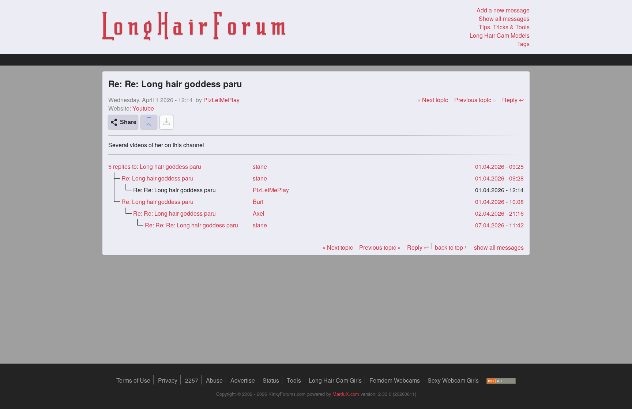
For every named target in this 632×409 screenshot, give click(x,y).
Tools (294, 380)
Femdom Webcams (394, 380)
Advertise (242, 380)
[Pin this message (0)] (149, 122)
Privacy (167, 380)
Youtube (143, 108)
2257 (191, 380)
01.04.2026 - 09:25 (499, 166)
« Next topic (432, 100)
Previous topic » (475, 100)
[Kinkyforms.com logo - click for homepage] (193, 27)
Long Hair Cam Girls (335, 380)
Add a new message (503, 10)
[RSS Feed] (501, 380)
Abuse (214, 380)
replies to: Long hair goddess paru (154, 166)
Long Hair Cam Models (500, 35)
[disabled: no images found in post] (166, 122)
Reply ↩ (513, 100)
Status (271, 380)
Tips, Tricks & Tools (504, 27)
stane (260, 166)
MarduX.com (345, 393)
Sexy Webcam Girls (453, 380)
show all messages (499, 247)
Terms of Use (133, 380)
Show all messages (504, 18)
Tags (523, 44)
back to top (451, 247)
